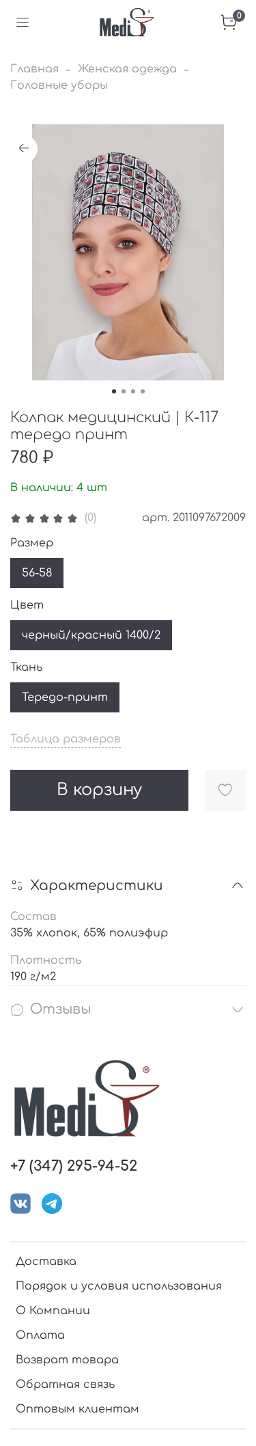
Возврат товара (67, 1360)
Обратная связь (65, 1384)
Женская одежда (127, 69)
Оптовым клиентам (77, 1409)
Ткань (26, 667)
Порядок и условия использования (119, 1286)
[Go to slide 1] (114, 391)
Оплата (40, 1335)
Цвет (27, 605)
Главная (34, 69)
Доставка (46, 1261)
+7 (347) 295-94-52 (73, 1166)
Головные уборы (59, 85)
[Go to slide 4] (143, 391)
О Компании (53, 1311)
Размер (31, 543)
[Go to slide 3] (133, 391)
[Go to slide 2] (124, 391)
